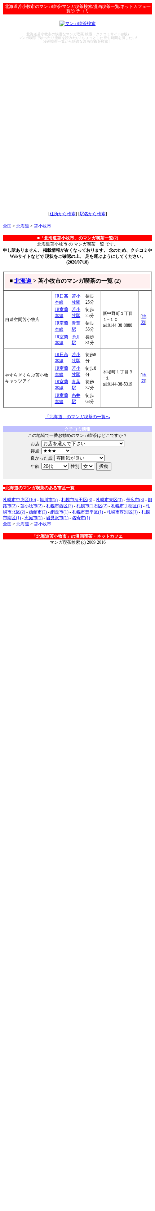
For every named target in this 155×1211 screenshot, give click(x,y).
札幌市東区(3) (109, 499)
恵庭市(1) (34, 517)
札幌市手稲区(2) (126, 505)
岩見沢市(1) (57, 517)
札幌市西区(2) (59, 505)
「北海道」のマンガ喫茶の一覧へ (77, 416)
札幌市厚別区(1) (122, 512)
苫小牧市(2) (31, 505)
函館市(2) (38, 512)
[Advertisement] (77, 127)
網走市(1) (59, 512)
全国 (7, 226)
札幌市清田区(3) (76, 499)
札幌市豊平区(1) (87, 512)
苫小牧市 (42, 226)
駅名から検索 (93, 213)
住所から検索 (63, 213)
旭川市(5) (49, 499)
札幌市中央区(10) (19, 499)
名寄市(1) (81, 517)
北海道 (22, 226)
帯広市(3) (135, 499)
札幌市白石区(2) (91, 505)
